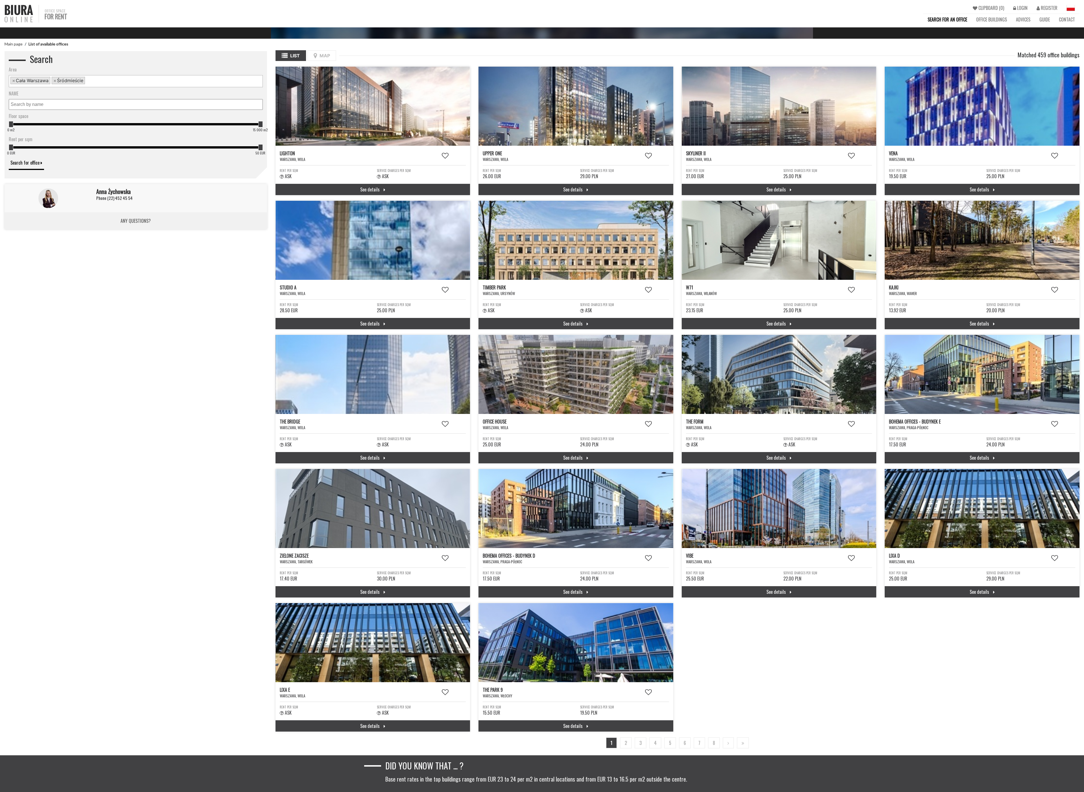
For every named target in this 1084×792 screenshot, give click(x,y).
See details (370, 189)
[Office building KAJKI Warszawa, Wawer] (982, 240)
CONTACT (1067, 19)
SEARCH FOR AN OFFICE (947, 19)
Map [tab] (324, 55)
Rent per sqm (20, 139)
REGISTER (1048, 8)
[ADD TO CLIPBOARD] (445, 155)
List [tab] (294, 55)
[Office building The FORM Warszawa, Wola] (779, 374)
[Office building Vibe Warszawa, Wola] (779, 508)
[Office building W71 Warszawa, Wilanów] (779, 240)
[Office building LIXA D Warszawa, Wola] (982, 508)
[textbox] (88, 81)
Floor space (18, 116)
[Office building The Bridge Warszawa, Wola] (373, 374)
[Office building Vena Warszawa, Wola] (982, 106)
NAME (13, 93)
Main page (14, 44)
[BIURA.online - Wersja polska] (1070, 8)
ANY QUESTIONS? (136, 220)
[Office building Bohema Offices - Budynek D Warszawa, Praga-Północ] (575, 508)
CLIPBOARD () (990, 8)
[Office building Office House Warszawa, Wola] (575, 374)
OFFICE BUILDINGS (991, 19)
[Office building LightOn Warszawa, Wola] (373, 106)
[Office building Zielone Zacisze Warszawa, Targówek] (373, 508)
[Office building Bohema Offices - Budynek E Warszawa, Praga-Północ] (982, 374)
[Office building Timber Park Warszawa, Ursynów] (575, 240)
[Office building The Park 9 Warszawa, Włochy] (575, 642)
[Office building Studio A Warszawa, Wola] (373, 240)
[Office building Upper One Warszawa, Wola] (575, 106)
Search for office (25, 162)
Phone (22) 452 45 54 (114, 198)
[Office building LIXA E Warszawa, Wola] (373, 642)
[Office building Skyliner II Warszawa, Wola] (779, 106)
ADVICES (1023, 19)
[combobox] (136, 81)
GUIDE (1044, 19)
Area (13, 69)
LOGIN (1022, 8)
